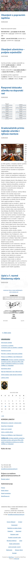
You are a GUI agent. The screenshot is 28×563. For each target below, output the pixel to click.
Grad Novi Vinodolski (7, 426)
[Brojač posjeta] (5, 339)
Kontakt (14, 553)
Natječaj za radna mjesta (14, 528)
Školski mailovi (5, 479)
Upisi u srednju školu (7, 432)
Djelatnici (10, 531)
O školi (20, 522)
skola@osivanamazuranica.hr (9, 469)
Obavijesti (18, 531)
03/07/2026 (4, 56)
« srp (2, 416)
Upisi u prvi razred (6, 429)
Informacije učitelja (6, 342)
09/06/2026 (4, 282)
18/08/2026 (4, 22)
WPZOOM (16, 558)
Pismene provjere (6, 350)
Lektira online (5, 377)
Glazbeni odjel (14, 534)
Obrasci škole (19, 550)
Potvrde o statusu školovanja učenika (11, 353)
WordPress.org (5, 496)
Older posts (6, 332)
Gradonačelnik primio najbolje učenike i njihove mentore (12, 131)
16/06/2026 (4, 97)
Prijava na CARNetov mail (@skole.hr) (11, 356)
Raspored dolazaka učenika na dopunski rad (12, 90)
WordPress (11, 557)
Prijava (3, 487)
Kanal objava (4, 490)
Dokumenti (14, 525)
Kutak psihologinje (14, 543)
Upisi (20, 540)
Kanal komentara (6, 493)
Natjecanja (9, 550)
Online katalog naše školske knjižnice (11, 374)
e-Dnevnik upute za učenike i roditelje (12, 347)
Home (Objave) (11, 522)
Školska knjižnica (11, 540)
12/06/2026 (4, 137)
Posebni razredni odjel (14, 537)
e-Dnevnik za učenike (7, 345)
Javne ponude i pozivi (14, 547)
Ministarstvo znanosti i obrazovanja (11, 423)
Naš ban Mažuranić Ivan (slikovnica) (11, 371)
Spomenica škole (6, 368)
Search (24, 8)
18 (5, 406)
